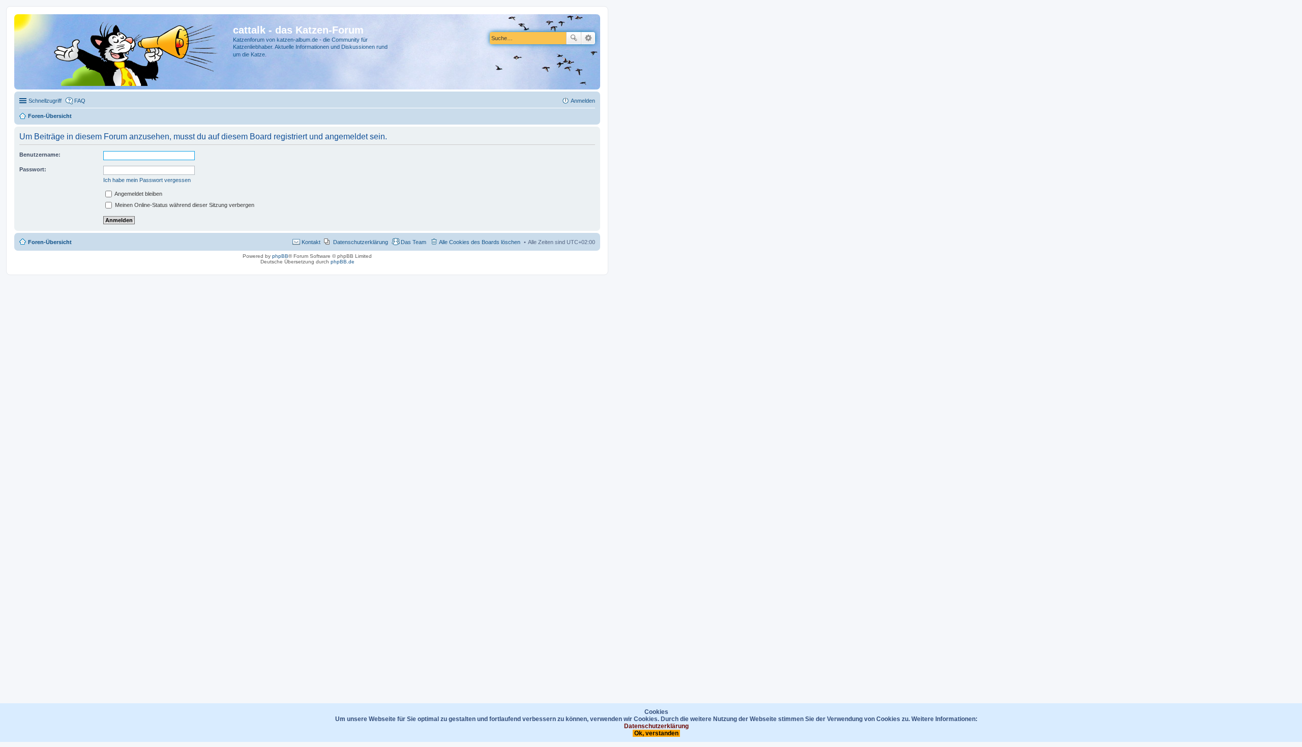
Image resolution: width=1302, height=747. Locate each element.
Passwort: (32, 169)
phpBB (280, 256)
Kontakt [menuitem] (311, 242)
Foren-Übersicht (50, 242)
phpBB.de (342, 261)
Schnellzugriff (45, 101)
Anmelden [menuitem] (583, 101)
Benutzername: (40, 155)
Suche (573, 38)
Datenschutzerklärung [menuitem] (360, 242)
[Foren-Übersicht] (125, 52)
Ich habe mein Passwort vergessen (147, 180)
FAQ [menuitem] (79, 101)
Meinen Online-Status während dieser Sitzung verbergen (183, 205)
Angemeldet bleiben (137, 194)
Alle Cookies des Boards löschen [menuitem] (479, 242)
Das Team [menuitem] (413, 242)
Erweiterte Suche (588, 38)
